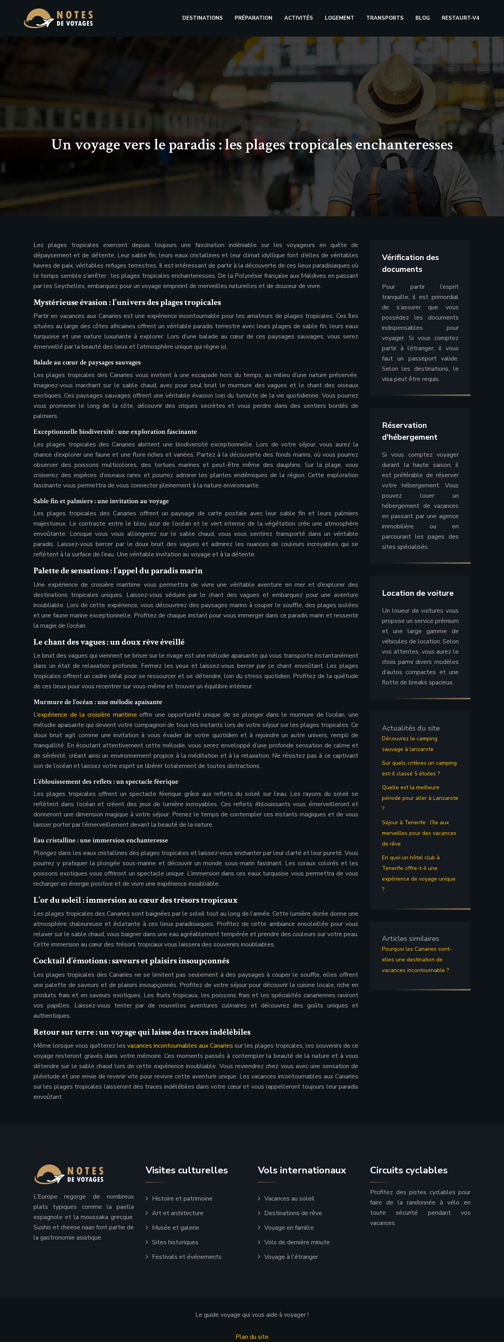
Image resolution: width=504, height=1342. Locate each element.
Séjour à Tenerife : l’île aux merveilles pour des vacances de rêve (419, 833)
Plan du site (252, 1337)
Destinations (202, 18)
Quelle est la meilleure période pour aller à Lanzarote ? (420, 798)
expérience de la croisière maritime (87, 714)
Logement (339, 18)
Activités (298, 18)
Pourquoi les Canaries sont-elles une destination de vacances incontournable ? (417, 959)
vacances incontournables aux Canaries (180, 1045)
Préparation (253, 18)
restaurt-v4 (460, 18)
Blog (422, 18)
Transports (385, 18)
